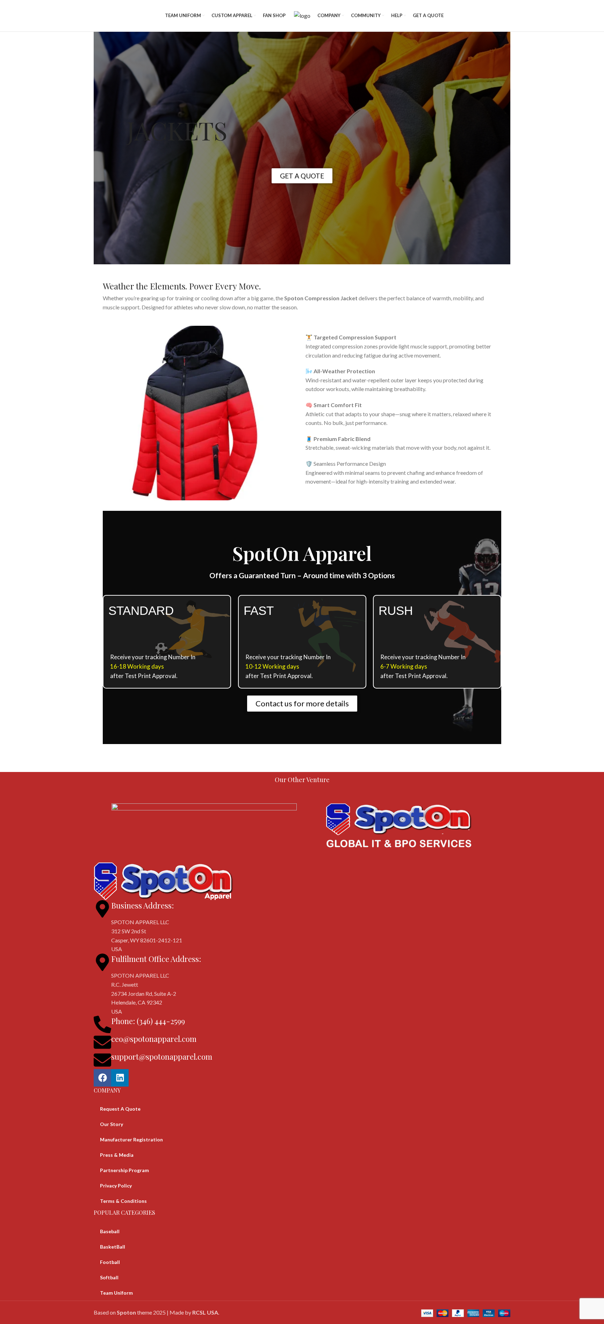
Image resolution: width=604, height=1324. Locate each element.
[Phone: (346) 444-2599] (102, 1024)
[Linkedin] (120, 1078)
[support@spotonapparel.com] (102, 1060)
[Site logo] (302, 15)
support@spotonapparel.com (161, 1056)
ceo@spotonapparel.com (153, 1039)
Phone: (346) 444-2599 (148, 1021)
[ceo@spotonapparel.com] (102, 1042)
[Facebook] (102, 1078)
